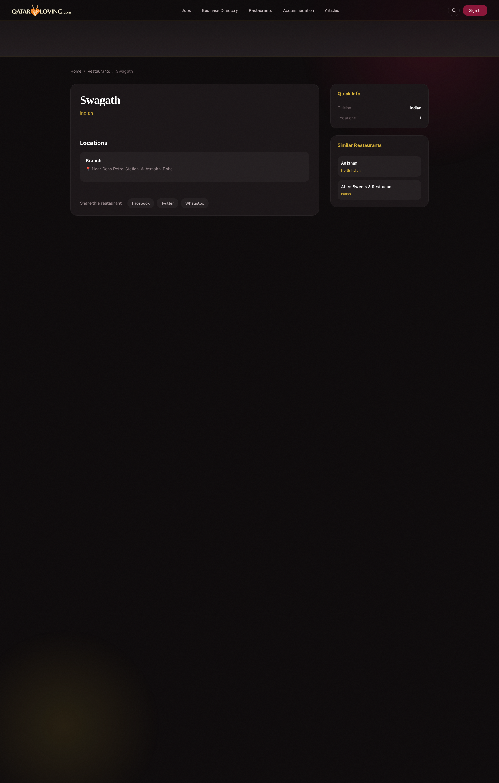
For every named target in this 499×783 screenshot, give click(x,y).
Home (75, 71)
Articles (332, 10)
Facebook (141, 203)
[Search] (454, 10)
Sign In (475, 10)
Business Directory (220, 10)
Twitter (167, 203)
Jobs (186, 10)
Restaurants (260, 10)
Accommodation (298, 10)
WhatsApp (194, 203)
